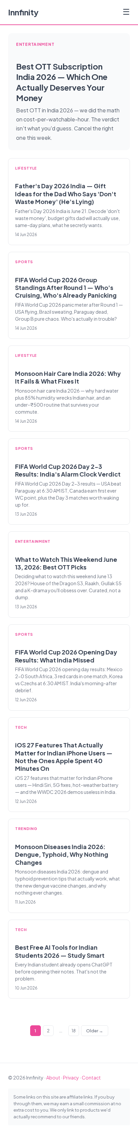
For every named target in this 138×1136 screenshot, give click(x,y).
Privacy (71, 1077)
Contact (91, 1077)
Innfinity (23, 12)
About (53, 1077)
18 (74, 1030)
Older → (94, 1030)
